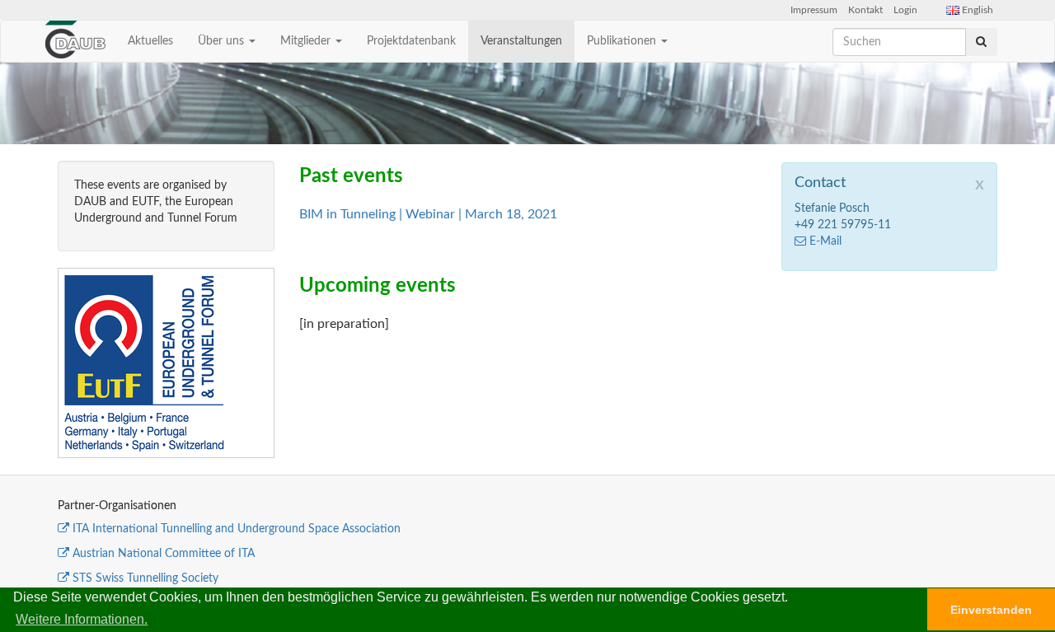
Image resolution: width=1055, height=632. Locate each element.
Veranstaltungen (521, 41)
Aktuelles (150, 41)
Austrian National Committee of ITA (164, 553)
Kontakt (865, 10)
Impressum (813, 10)
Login (905, 10)
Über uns (222, 41)
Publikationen (623, 41)
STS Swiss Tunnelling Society (145, 578)
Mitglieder (307, 41)
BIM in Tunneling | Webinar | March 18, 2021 (428, 214)
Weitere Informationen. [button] (82, 619)
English (976, 10)
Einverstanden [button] (991, 609)
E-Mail (825, 241)
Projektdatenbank (411, 41)
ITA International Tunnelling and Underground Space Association (237, 529)
